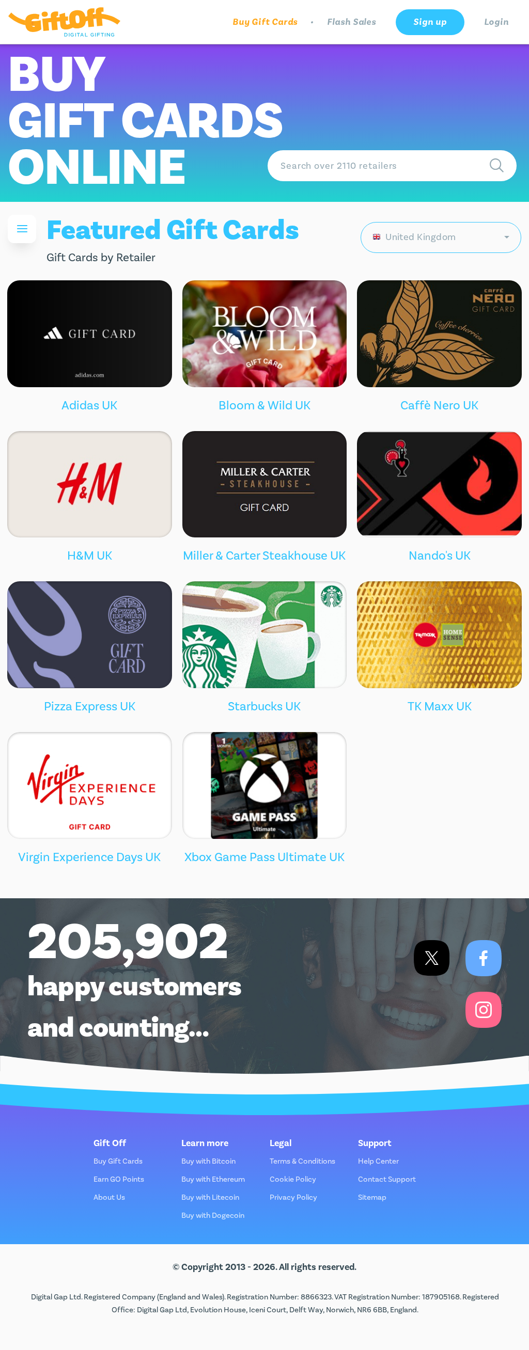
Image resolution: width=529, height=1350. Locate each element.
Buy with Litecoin (210, 1197)
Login (496, 22)
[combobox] (441, 237)
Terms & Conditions (302, 1161)
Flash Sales (351, 22)
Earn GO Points (119, 1179)
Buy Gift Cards (265, 22)
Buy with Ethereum (213, 1179)
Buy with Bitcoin (208, 1161)
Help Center (378, 1161)
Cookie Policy (293, 1179)
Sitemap (372, 1197)
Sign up (429, 22)
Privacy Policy (293, 1197)
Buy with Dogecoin (212, 1215)
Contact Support (387, 1179)
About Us (109, 1197)
